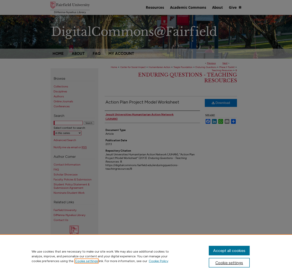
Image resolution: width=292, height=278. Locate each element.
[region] (146, 256)
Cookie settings (86, 261)
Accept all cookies (229, 250)
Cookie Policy (158, 261)
